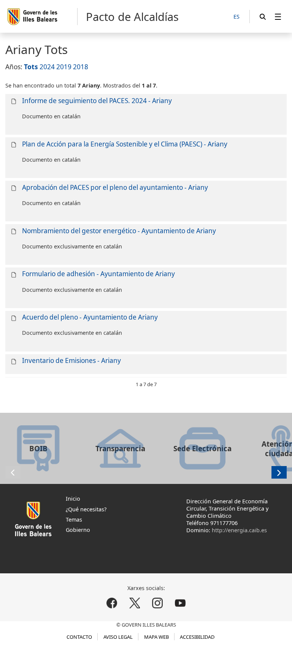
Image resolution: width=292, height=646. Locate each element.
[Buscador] (262, 16)
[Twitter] (135, 603)
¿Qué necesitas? (86, 509)
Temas (74, 519)
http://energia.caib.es (239, 530)
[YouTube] (180, 603)
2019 (63, 66)
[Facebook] (112, 603)
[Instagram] (157, 603)
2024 (47, 66)
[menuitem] (278, 16)
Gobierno (78, 529)
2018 (80, 66)
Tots (31, 66)
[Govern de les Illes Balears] (42, 16)
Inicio (73, 498)
